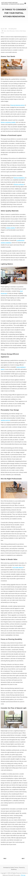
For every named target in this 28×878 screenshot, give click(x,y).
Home (5, 31)
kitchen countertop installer (8, 122)
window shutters (10, 227)
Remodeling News (13, 28)
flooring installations (19, 177)
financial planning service (18, 105)
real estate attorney (18, 567)
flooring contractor (19, 184)
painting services (5, 420)
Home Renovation (11, 31)
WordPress (14, 869)
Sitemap (23, 875)
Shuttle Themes (14, 867)
